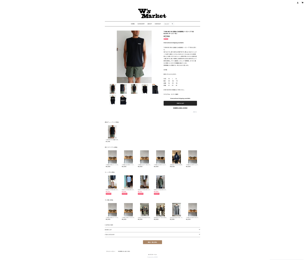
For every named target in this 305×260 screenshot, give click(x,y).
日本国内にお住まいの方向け (180, 108)
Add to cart (180, 103)
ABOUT (149, 24)
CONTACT (158, 24)
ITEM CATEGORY (110, 234)
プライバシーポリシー (110, 251)
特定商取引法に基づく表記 (124, 251)
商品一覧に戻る (152, 242)
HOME (133, 24)
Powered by (150, 257)
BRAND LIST (108, 229)
